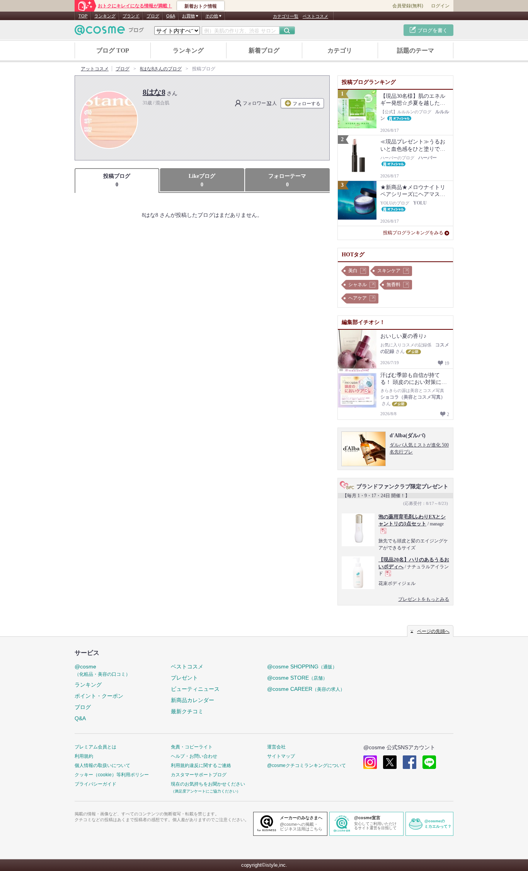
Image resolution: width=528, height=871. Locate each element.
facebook (409, 762)
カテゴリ (339, 50)
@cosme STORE (297, 678)
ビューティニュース (195, 689)
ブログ (152, 16)
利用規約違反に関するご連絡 (201, 765)
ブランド (131, 16)
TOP (82, 16)
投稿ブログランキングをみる (413, 232)
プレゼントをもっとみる (423, 599)
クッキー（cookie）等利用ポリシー (112, 774)
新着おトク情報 (200, 6)
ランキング (105, 16)
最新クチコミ (187, 711)
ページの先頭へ (433, 631)
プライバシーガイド (95, 784)
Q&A (170, 16)
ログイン (440, 6)
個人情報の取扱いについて (102, 765)
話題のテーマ (415, 50)
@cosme (102, 670)
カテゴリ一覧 (285, 16)
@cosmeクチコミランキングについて (306, 765)
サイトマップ (281, 756)
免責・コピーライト (192, 747)
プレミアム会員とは (95, 747)
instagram (370, 762)
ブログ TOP (112, 50)
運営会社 (276, 747)
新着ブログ (264, 50)
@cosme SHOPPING (302, 666)
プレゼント (184, 678)
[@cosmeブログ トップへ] (109, 30)
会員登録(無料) (407, 6)
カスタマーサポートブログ (199, 774)
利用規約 (84, 756)
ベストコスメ (315, 16)
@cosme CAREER (306, 689)
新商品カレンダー (192, 700)
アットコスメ (95, 69)
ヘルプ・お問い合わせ (194, 756)
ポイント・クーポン (99, 696)
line (429, 762)
